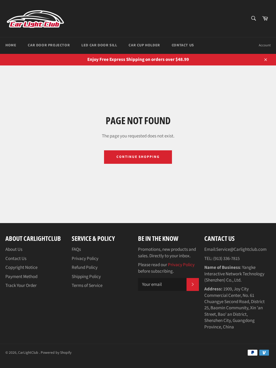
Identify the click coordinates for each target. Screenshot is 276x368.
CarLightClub (28, 352)
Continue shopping (138, 156)
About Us (13, 249)
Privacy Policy (85, 258)
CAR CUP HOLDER (144, 45)
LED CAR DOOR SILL (99, 45)
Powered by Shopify (56, 352)
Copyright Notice (21, 267)
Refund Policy (85, 267)
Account (265, 45)
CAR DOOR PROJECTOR (49, 45)
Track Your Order (21, 285)
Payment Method (21, 276)
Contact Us (183, 45)
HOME (10, 45)
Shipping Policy (86, 276)
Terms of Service (87, 285)
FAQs (76, 249)
